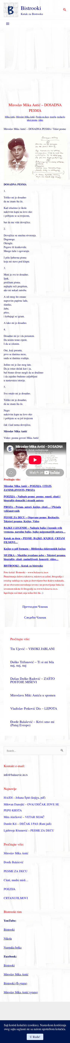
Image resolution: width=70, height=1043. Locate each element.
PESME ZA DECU (15, 871)
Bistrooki (31, 7)
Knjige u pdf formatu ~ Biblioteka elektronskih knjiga (35, 549)
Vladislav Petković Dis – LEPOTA (33, 708)
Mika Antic (10, 116)
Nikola (8, 938)
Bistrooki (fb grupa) (15, 983)
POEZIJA (9, 889)
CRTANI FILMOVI (16, 898)
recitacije (61, 116)
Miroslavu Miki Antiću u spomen (32, 695)
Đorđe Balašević (13, 862)
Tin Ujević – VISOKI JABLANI (32, 648)
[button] (64, 9)
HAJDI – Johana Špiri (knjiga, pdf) (24, 797)
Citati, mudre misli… (16, 880)
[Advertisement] (35, 64)
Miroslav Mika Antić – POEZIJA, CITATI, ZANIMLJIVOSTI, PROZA (28, 488)
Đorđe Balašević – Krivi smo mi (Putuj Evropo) (32, 723)
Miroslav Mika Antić (25, 116)
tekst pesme (32, 119)
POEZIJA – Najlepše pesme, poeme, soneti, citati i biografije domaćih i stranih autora (32, 498)
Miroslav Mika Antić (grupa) (21, 992)
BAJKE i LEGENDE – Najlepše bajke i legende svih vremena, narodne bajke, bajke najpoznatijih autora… (35, 530)
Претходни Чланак (35, 606)
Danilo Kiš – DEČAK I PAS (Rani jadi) (27, 824)
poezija (53, 116)
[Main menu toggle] (7, 24)
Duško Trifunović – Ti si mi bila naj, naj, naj (32, 663)
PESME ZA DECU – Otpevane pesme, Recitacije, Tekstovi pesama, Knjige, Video (32, 519)
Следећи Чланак (35, 617)
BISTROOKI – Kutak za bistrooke (23, 566)
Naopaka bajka (12, 947)
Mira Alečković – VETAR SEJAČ (24, 817)
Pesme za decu (42, 116)
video (40, 119)
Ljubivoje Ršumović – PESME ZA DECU (29, 830)
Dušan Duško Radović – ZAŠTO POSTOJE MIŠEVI (32, 680)
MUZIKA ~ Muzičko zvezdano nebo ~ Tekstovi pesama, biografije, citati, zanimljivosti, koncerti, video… (35, 557)
